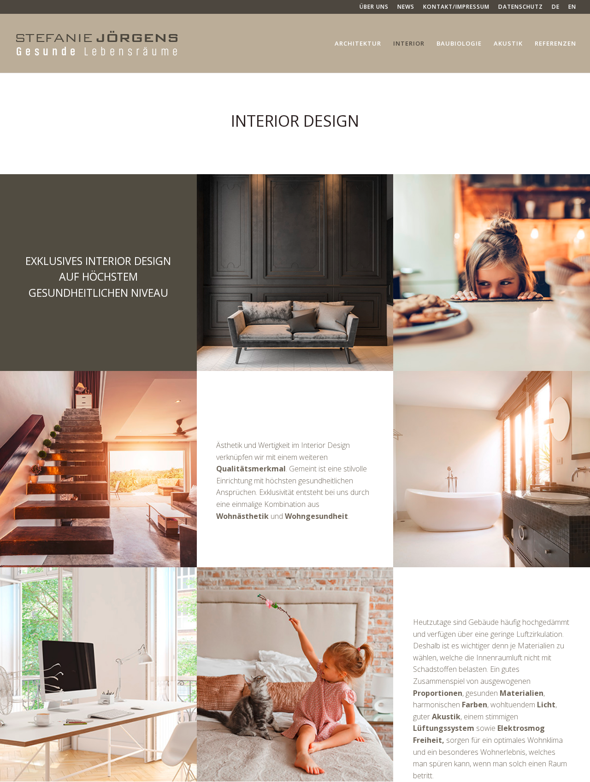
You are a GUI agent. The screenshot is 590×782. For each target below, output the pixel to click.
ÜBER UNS (374, 7)
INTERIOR (409, 43)
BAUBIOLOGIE (459, 43)
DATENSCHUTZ (520, 7)
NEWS (405, 7)
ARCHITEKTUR (358, 43)
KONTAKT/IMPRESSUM (456, 7)
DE (556, 7)
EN (572, 7)
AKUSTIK (508, 43)
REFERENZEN (555, 43)
